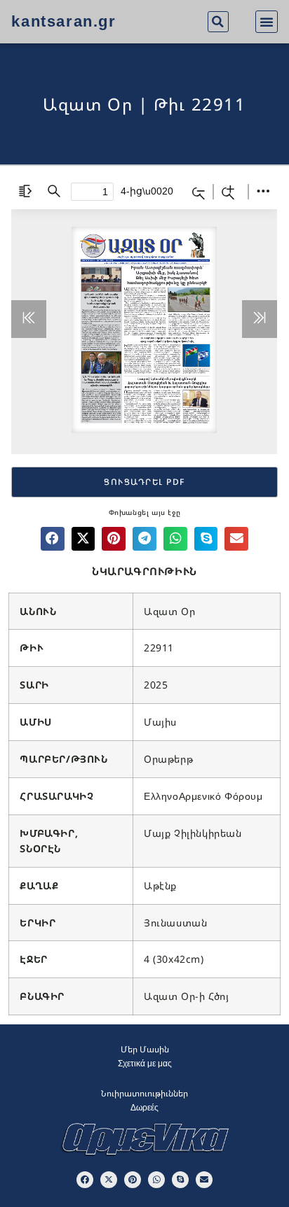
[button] (218, 21)
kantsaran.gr (63, 21)
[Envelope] (204, 1179)
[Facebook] (84, 1179)
